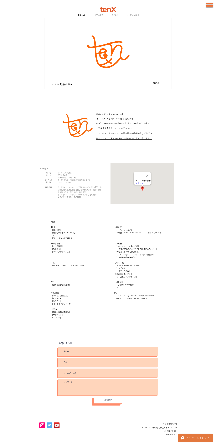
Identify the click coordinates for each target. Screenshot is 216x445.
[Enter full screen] (167, 85)
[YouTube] (57, 425)
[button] (209, 5)
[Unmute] (54, 85)
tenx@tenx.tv (171, 434)
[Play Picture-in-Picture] (162, 85)
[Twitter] (49, 425)
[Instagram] (42, 425)
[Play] (49, 85)
